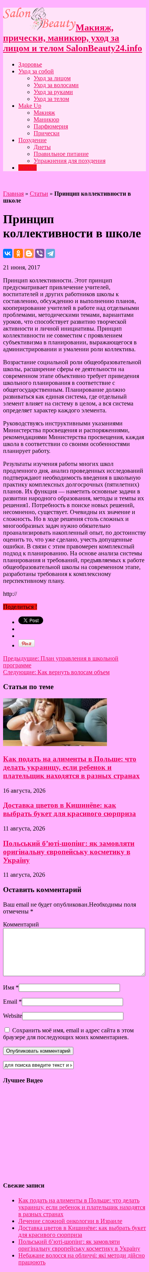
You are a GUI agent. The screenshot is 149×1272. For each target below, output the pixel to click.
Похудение (32, 140)
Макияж (44, 112)
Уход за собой (36, 71)
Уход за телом (51, 99)
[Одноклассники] (18, 253)
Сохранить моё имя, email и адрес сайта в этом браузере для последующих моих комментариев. (68, 1033)
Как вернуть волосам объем (56, 672)
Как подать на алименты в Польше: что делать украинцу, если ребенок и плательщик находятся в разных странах (71, 767)
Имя (8, 987)
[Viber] (39, 253)
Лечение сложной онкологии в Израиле (70, 1221)
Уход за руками (53, 92)
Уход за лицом (52, 78)
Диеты (42, 147)
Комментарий (21, 924)
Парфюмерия (51, 126)
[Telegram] (50, 253)
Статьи (27, 167)
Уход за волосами (56, 85)
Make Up (29, 105)
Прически (47, 133)
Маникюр (46, 119)
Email (10, 1001)
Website (12, 1015)
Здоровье (30, 64)
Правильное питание (61, 154)
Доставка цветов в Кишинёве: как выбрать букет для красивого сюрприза (69, 809)
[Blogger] (29, 253)
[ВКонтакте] (7, 253)
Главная (13, 193)
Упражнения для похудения (69, 160)
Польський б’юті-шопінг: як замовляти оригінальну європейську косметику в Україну (68, 851)
